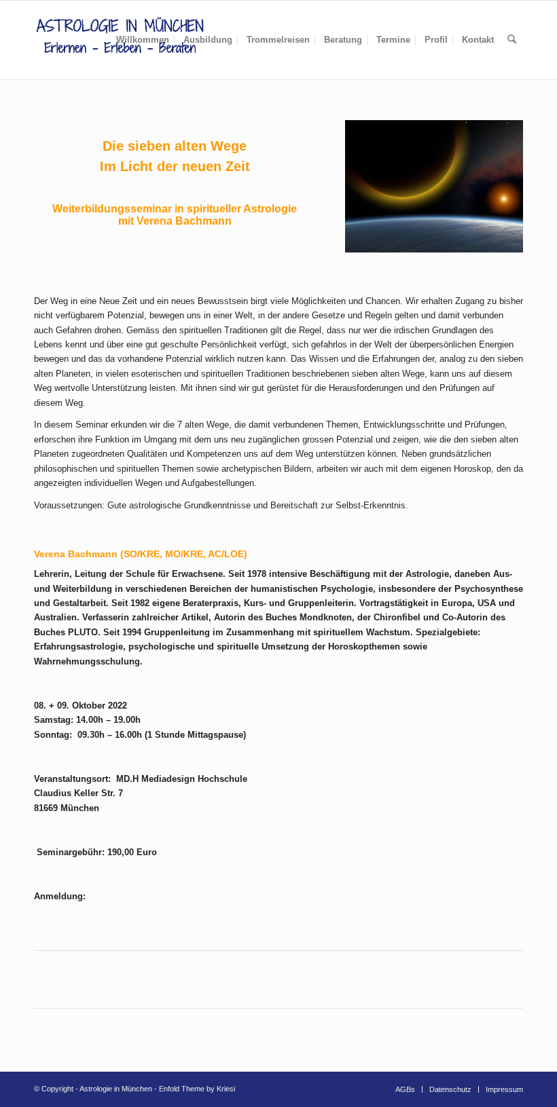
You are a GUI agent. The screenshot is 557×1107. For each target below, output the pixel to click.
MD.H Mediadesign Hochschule (181, 779)
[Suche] (512, 40)
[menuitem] (142, 40)
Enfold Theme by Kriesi (197, 1089)
